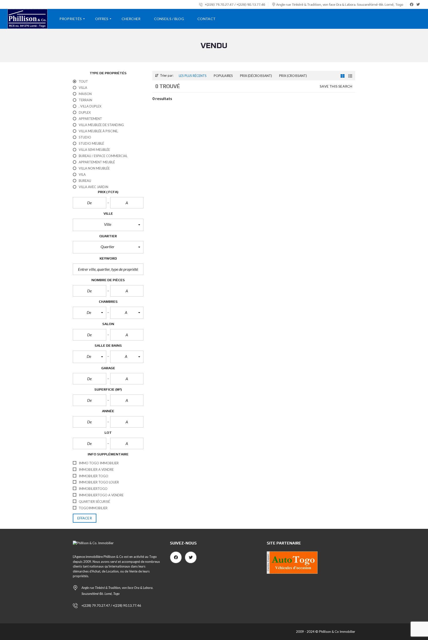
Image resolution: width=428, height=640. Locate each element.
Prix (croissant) (293, 76)
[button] (108, 225)
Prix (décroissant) (256, 76)
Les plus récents (193, 76)
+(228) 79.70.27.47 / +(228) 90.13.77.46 (234, 4)
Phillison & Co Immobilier (337, 632)
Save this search (336, 86)
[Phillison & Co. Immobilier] (27, 19)
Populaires (223, 76)
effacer (84, 518)
